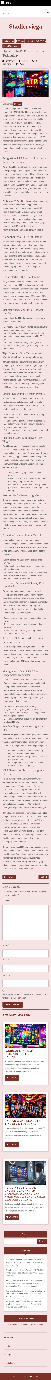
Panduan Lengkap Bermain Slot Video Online (21, 1054)
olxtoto (7, 1346)
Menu (8, 2)
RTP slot (20, 41)
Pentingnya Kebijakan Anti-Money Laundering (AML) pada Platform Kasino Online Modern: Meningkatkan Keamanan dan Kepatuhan (24, 1283)
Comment (7, 900)
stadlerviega (25, 26)
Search (25, 1234)
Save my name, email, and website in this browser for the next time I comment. (24, 996)
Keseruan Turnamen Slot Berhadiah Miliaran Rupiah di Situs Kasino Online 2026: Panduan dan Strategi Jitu (24, 1262)
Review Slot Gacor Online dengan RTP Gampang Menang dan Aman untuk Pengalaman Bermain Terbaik (25, 1193)
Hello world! (38, 1325)
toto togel (8, 1354)
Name (5, 945)
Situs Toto (8, 1338)
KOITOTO (33, 1376)
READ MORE (12, 1079)
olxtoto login (9, 1363)
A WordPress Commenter (19, 1325)
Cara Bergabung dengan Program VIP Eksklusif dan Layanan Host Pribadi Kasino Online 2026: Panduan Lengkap (25, 1273)
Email (5, 960)
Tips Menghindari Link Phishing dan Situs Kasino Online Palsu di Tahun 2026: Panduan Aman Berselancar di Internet (25, 1294)
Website (6, 976)
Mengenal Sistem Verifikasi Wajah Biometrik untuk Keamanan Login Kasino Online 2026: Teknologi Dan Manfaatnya (23, 1304)
